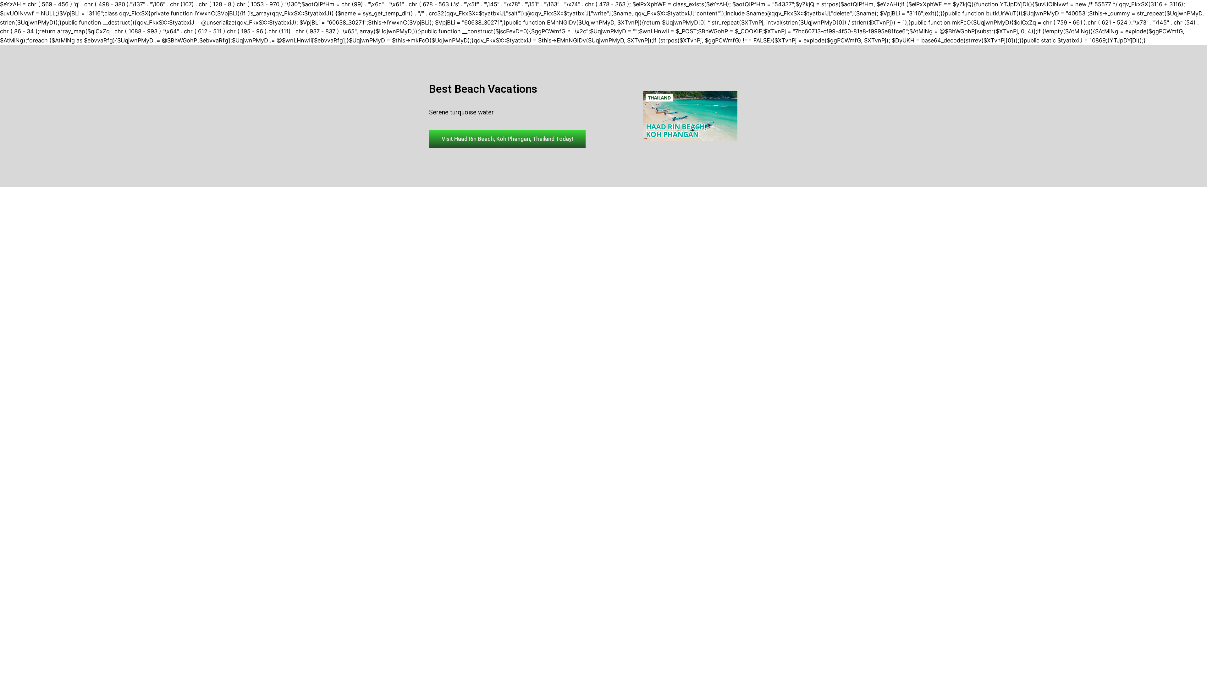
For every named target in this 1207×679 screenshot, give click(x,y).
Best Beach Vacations (483, 89)
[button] (507, 139)
